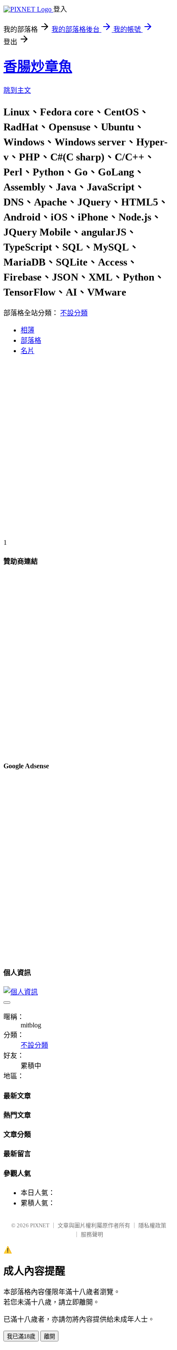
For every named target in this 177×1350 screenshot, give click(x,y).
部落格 (31, 340)
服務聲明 (92, 1234)
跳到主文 (17, 90)
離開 (49, 1336)
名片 (27, 350)
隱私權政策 (152, 1225)
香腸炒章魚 (37, 66)
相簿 (27, 330)
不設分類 (74, 313)
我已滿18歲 (21, 1336)
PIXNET (39, 1225)
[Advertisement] (88, 450)
